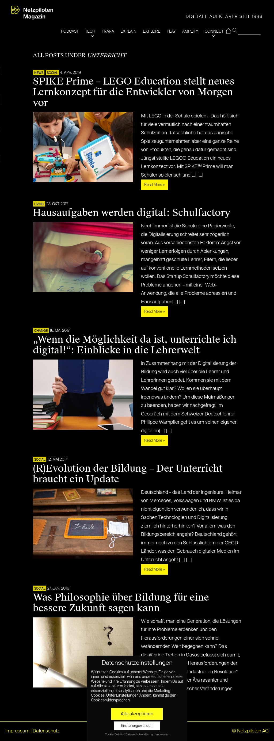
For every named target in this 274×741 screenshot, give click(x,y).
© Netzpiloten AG (250, 731)
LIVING (39, 204)
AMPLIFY (190, 31)
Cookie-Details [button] (114, 734)
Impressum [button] (162, 734)
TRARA (108, 31)
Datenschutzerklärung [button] (139, 734)
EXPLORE (151, 31)
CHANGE (41, 331)
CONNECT (214, 31)
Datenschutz (46, 731)
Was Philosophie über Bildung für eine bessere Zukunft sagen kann (121, 602)
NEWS (38, 73)
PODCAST (70, 31)
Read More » (154, 185)
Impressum (17, 731)
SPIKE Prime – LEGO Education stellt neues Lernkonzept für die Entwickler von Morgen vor (133, 92)
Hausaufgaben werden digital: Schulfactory (131, 213)
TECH (90, 31)
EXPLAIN (128, 31)
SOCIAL (52, 73)
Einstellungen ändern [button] (137, 726)
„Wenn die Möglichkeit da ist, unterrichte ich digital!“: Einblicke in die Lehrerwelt (135, 344)
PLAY (171, 31)
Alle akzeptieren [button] (137, 714)
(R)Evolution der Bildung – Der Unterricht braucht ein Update (127, 473)
